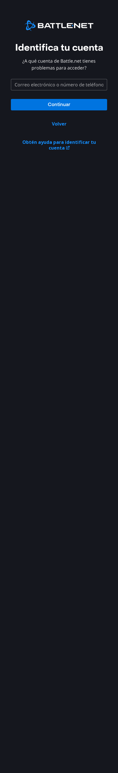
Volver (59, 124)
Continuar (59, 105)
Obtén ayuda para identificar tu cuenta (59, 145)
